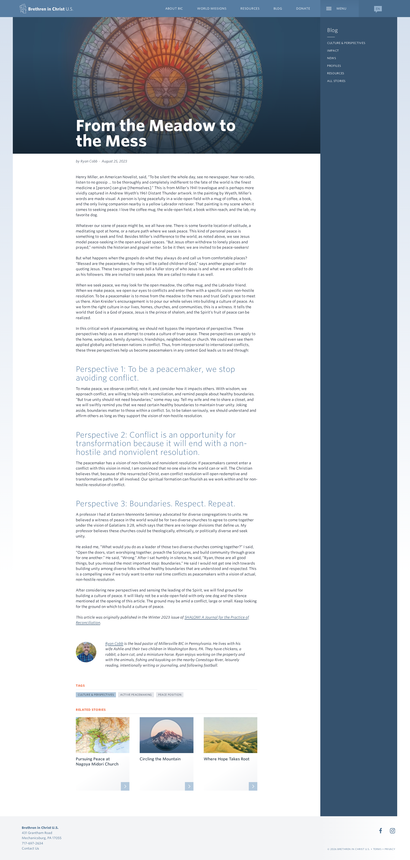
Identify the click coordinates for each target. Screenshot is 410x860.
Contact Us (30, 848)
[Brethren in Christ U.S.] (46, 8)
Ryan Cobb (114, 643)
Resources (335, 73)
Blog (332, 30)
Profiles (334, 65)
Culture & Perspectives (346, 43)
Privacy (390, 849)
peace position (169, 694)
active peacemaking (136, 694)
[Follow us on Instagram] (392, 830)
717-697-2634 (32, 843)
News (331, 58)
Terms (377, 849)
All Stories (336, 81)
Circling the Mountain (160, 759)
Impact (333, 50)
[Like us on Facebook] (380, 830)
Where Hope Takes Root (226, 759)
